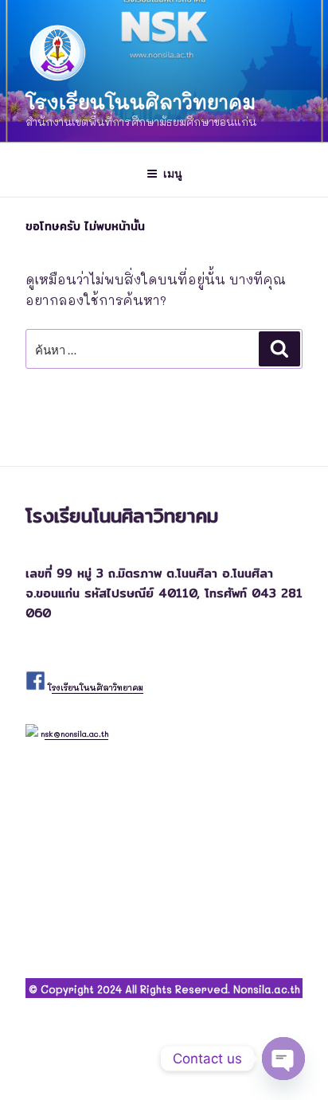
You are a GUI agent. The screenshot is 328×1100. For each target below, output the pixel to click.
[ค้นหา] (279, 348)
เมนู (172, 173)
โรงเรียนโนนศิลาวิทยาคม (140, 101)
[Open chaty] (283, 1058)
